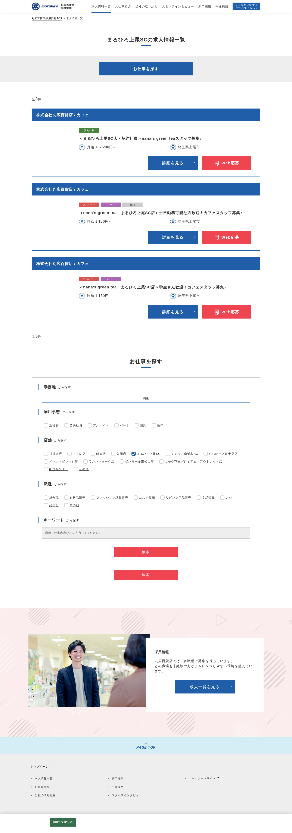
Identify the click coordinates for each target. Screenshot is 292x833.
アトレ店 (79, 453)
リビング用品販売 (178, 497)
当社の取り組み (45, 795)
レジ (229, 497)
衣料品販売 (77, 497)
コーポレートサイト (202, 778)
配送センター (58, 469)
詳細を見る (173, 163)
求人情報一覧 (44, 778)
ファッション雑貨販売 (112, 497)
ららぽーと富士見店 (223, 453)
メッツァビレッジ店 (63, 461)
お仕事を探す (146, 69)
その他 (84, 469)
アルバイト (101, 425)
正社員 (54, 425)
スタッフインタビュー (127, 795)
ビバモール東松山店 (139, 461)
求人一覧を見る (205, 687)
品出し (54, 505)
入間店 (121, 453)
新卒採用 (118, 778)
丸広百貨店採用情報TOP (47, 18)
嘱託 (143, 425)
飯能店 (101, 453)
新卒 (160, 425)
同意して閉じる (63, 822)
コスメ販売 (147, 497)
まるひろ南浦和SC (184, 453)
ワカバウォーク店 (101, 461)
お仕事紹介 (42, 787)
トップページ (40, 766)
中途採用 (118, 787)
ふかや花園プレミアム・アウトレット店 (193, 461)
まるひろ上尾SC (149, 453)
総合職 (54, 497)
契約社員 (75, 425)
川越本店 (55, 453)
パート (124, 425)
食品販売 (208, 497)
